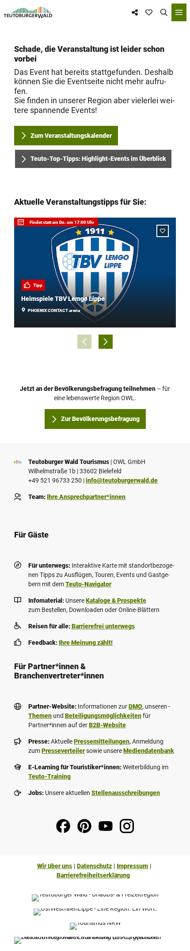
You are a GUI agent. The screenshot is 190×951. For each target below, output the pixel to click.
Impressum (132, 865)
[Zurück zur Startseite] (28, 12)
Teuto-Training (49, 776)
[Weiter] (106, 342)
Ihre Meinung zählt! (86, 642)
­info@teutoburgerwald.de (122, 480)
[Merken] (162, 231)
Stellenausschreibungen (125, 792)
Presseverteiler (63, 750)
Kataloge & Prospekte (116, 600)
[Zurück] (84, 342)
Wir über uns (54, 865)
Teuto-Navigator (88, 584)
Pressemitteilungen (101, 741)
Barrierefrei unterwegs (103, 626)
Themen (40, 715)
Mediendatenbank (148, 750)
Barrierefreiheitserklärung (93, 875)
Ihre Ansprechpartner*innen (86, 496)
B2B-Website (107, 725)
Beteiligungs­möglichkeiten (103, 715)
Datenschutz (94, 865)
